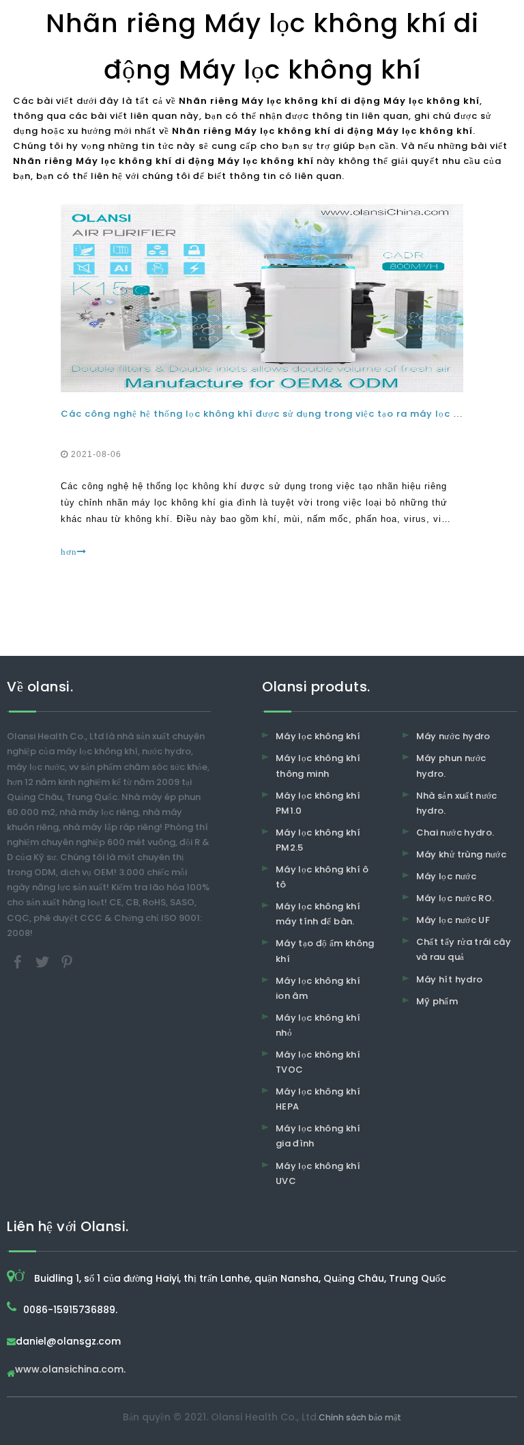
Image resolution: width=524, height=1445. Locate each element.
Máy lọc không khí (318, 736)
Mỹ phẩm (437, 1001)
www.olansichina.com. (70, 1370)
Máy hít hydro (449, 979)
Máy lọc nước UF (453, 919)
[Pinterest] (67, 961)
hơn (69, 552)
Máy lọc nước (446, 876)
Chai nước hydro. (455, 832)
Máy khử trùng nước (461, 854)
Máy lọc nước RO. (455, 898)
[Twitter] (43, 961)
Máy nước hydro (453, 736)
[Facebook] (19, 961)
